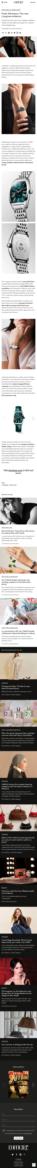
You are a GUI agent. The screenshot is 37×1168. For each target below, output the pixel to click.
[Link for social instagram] (20, 1155)
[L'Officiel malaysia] (18, 2)
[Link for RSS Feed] (24, 1155)
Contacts (18, 1159)
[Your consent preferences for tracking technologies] (34, 1165)
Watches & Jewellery (11, 10)
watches (13, 485)
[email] (3, 33)
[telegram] (20, 33)
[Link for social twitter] (12, 1155)
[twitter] (14, 33)
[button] (33, 419)
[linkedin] (11, 33)
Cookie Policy (18, 1165)
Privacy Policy (28, 1133)
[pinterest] (8, 33)
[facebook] (5, 33)
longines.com (15, 470)
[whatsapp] (17, 33)
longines (5, 485)
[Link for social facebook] (16, 1155)
